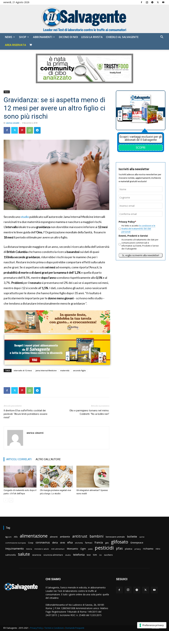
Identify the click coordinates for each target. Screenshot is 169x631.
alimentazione (34, 536)
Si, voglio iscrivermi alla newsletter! (140, 255)
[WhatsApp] (29, 130)
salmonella (10, 555)
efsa (70, 542)
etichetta (79, 542)
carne (141, 537)
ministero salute (41, 549)
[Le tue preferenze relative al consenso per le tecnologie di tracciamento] (151, 625)
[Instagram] (146, 2)
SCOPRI (140, 147)
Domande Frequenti (74, 628)
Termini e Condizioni (54, 628)
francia (99, 542)
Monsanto (72, 548)
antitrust (79, 536)
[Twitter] (157, 2)
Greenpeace (136, 542)
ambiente (65, 536)
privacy (138, 549)
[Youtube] (163, 2)
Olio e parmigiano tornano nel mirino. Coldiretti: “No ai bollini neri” (89, 412)
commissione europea (15, 542)
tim (95, 554)
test (89, 554)
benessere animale (115, 536)
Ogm (83, 548)
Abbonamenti (42, 37)
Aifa (15, 536)
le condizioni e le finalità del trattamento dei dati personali (138, 228)
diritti (62, 542)
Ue (100, 555)
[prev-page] (6, 500)
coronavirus (43, 542)
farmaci (88, 542)
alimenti (54, 536)
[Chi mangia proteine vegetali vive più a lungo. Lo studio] (56, 477)
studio (25, 217)
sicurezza (36, 555)
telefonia (78, 554)
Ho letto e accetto (138, 228)
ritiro (158, 548)
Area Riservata (15, 45)
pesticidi (104, 548)
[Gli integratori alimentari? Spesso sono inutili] (92, 477)
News (8, 37)
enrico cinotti (12, 123)
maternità (64, 370)
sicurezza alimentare (53, 555)
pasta (90, 549)
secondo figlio (79, 370)
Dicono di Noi (68, 37)
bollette (132, 536)
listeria (29, 549)
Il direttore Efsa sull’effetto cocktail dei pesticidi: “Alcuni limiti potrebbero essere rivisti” (25, 414)
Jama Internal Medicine (46, 370)
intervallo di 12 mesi (23, 370)
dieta (55, 542)
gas (107, 542)
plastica (128, 548)
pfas (119, 548)
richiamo (148, 548)
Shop (22, 37)
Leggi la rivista (92, 37)
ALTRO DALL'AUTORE (48, 459)
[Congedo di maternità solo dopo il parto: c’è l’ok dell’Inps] (20, 477)
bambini (96, 536)
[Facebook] (141, 2)
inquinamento (14, 548)
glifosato (119, 542)
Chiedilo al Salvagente (122, 37)
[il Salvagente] (84, 19)
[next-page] (11, 500)
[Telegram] (152, 2)
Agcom (8, 537)
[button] (162, 37)
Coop (30, 542)
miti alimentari (58, 549)
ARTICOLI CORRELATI (19, 459)
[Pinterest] (22, 130)
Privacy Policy (36, 628)
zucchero (108, 555)
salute (24, 554)
